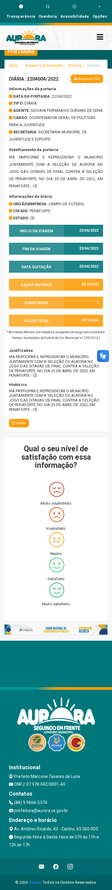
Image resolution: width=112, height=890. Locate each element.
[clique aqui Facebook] (56, 867)
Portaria (75, 65)
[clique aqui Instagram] (70, 867)
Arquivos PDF (88, 79)
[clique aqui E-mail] (41, 867)
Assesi (35, 882)
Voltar (20, 423)
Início (14, 65)
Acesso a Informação (44, 65)
